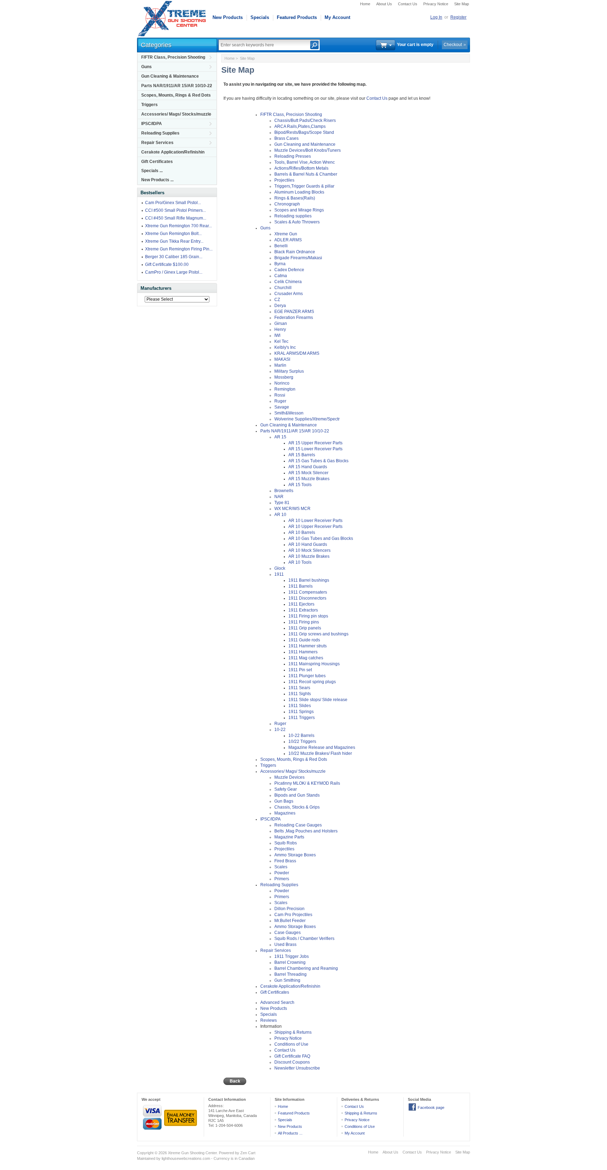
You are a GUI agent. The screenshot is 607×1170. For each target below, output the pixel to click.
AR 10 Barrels (301, 532)
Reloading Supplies (160, 133)
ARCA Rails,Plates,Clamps (300, 126)
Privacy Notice (435, 4)
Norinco (281, 383)
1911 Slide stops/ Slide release (317, 700)
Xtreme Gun (285, 234)
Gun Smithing (287, 980)
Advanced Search (277, 1002)
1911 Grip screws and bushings (318, 634)
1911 (279, 574)
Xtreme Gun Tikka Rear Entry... (174, 241)
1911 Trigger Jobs (291, 956)
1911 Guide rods (304, 640)
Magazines (284, 813)
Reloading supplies (293, 216)
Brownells (283, 491)
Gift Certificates (157, 161)
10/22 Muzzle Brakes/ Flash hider (320, 753)
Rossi (279, 395)
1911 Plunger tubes (307, 676)
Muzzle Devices (289, 777)
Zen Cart (247, 1153)
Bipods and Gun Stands (297, 795)
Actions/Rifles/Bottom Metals (301, 168)
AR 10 (280, 514)
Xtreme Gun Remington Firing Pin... (179, 249)
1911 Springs (301, 712)
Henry (280, 329)
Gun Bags (283, 801)
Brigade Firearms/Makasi (298, 258)
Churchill (283, 288)
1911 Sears (299, 688)
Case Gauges (287, 932)
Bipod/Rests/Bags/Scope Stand (304, 132)
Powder (281, 873)
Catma (280, 276)
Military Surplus (289, 371)
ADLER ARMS (288, 240)
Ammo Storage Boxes (295, 855)
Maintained (146, 1158)
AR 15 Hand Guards (307, 467)
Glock (279, 568)
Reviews (268, 1020)
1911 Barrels (300, 586)
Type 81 (281, 503)
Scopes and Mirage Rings (299, 210)
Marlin (280, 365)
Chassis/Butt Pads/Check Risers (305, 120)
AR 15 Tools (300, 485)
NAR (278, 497)
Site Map (461, 4)
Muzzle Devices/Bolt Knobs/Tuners (307, 150)
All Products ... (290, 1133)
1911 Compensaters (307, 592)
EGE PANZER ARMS (294, 311)
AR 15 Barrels (301, 455)
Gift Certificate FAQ (292, 1056)
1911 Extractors (303, 610)
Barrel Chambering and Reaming (306, 968)
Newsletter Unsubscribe (297, 1068)
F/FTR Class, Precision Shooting (173, 57)
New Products (228, 17)
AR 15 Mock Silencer (308, 473)
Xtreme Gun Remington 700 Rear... (178, 225)
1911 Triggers (301, 717)
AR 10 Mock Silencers (309, 550)
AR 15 (280, 437)
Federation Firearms (293, 317)
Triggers (149, 104)
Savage (281, 407)
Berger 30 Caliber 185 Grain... (173, 256)
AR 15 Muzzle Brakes (308, 479)
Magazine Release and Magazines (321, 747)
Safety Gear (285, 789)
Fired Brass (285, 861)
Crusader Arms (288, 294)
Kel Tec (281, 341)
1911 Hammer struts (307, 646)
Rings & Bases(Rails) (294, 198)
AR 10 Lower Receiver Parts (315, 520)
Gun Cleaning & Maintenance (170, 76)
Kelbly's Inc (285, 347)
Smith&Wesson (289, 413)
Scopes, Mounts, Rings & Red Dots (176, 95)
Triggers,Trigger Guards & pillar (304, 186)
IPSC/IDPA (151, 123)
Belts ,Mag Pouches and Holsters (306, 831)
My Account (337, 17)
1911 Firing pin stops (308, 616)
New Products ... (157, 179)
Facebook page (431, 1107)
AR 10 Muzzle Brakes (308, 556)
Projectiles (284, 180)
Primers (281, 879)
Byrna (280, 264)
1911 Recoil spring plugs (312, 682)
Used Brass (285, 944)
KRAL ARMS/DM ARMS (296, 353)
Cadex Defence (289, 270)
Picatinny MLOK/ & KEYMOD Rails (307, 783)
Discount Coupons (292, 1062)
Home (365, 4)
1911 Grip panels (304, 628)
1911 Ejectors (301, 604)
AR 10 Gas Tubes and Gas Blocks (320, 538)
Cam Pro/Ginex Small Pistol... (173, 202)
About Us (384, 4)
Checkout (453, 45)
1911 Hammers (303, 652)
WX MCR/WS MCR (292, 508)
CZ (277, 300)
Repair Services (157, 142)
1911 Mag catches (305, 658)
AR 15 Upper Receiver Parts (315, 443)
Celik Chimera (288, 282)
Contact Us (407, 4)
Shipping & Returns (293, 1032)
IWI (277, 335)
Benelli (281, 246)
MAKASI (282, 359)
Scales (280, 867)
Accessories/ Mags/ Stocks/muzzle (176, 114)
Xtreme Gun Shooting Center (192, 1153)
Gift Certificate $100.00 (167, 264)
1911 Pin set (300, 670)
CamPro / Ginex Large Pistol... (173, 272)
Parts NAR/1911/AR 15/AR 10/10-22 (176, 85)
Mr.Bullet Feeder (290, 921)
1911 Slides (299, 706)
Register (458, 17)
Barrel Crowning (290, 962)
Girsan (280, 323)
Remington (284, 389)
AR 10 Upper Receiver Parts (315, 526)
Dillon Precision (289, 909)
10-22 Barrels (301, 735)
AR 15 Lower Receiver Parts (315, 449)
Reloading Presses (292, 156)
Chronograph (287, 204)
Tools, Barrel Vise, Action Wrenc (304, 162)
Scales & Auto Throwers (297, 222)
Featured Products (297, 17)
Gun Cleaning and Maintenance (304, 144)
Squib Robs (285, 843)
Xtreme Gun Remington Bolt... (173, 233)
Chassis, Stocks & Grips (297, 807)
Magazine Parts (289, 837)
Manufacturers (156, 288)
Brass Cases (286, 138)
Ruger (280, 401)
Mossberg (283, 377)
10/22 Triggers (302, 741)
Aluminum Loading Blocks (299, 192)
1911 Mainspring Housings (314, 664)
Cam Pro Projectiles (293, 915)
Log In (436, 17)
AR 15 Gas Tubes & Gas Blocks (318, 461)
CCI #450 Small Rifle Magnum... (175, 218)
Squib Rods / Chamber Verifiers (304, 938)
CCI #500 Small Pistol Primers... (175, 210)
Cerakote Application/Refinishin (172, 152)
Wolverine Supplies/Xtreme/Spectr (307, 419)
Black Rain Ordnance (294, 252)
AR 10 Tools (300, 562)
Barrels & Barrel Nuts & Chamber (305, 174)
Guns (146, 66)
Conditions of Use (291, 1044)
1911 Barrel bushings (308, 580)
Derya (280, 305)
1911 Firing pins (303, 622)
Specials (259, 17)
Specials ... (152, 170)
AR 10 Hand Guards (307, 544)
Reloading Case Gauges (298, 825)
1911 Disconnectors (307, 598)
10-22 (280, 729)
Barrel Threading (290, 974)
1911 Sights (299, 694)
